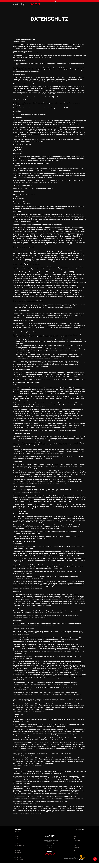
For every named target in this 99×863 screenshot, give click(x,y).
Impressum (76, 847)
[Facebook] (31, 4)
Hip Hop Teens (17, 852)
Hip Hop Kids (17, 850)
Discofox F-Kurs (17, 840)
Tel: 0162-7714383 (49, 845)
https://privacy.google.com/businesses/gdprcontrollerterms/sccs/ (65, 798)
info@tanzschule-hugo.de (59, 1)
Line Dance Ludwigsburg (19, 845)
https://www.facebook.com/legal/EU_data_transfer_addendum (30, 684)
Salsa (15, 841)
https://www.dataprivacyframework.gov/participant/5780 (28, 588)
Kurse (51, 4)
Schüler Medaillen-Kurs (19, 854)
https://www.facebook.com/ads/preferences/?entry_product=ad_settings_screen (35, 694)
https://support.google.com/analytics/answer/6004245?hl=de (29, 617)
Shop (83, 4)
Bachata (16, 843)
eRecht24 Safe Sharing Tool (28, 518)
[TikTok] (39, 4)
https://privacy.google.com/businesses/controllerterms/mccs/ (29, 578)
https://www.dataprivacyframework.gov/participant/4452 (28, 711)
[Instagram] (33, 4)
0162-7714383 (44, 1)
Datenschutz (77, 849)
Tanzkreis (16, 836)
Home (46, 4)
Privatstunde (17, 848)
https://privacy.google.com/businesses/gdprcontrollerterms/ (29, 798)
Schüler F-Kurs (17, 855)
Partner (75, 850)
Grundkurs (16, 831)
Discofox (16, 838)
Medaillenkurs (17, 834)
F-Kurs (15, 833)
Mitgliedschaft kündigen (79, 842)
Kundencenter (75, 4)
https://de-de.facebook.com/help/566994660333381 (63, 684)
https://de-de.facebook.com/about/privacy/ (25, 650)
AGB (75, 845)
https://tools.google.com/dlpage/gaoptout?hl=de (51, 612)
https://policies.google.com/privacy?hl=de (24, 755)
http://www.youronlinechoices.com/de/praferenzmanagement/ (63, 701)
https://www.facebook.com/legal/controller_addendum (68, 670)
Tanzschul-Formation (19, 859)
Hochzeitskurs (17, 847)
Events (58, 4)
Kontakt (76, 843)
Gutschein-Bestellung (78, 836)
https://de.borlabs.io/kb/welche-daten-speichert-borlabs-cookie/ (47, 453)
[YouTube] (36, 4)
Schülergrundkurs (18, 857)
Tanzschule (66, 4)
